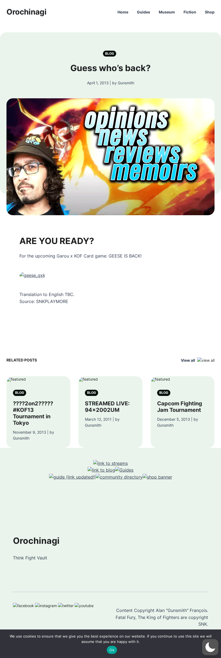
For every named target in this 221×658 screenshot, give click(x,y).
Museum (167, 12)
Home (123, 12)
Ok (111, 650)
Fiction (190, 12)
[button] (210, 647)
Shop (210, 12)
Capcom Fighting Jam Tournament (179, 406)
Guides (143, 12)
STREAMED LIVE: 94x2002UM (107, 406)
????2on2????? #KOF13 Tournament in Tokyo (33, 413)
